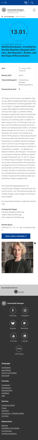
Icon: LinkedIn (25, 336)
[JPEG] (17, 257)
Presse (4, 408)
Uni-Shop (5, 416)
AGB (3, 396)
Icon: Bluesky (13, 323)
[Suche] (32, 2)
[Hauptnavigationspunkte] (34, 10)
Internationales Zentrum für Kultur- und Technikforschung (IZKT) (2, 16)
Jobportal (5, 410)
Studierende (6, 367)
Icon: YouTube (13, 336)
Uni (2, 2)
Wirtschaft (5, 375)
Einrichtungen (7, 431)
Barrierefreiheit (7, 390)
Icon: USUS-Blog (19, 348)
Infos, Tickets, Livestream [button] (14, 236)
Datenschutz (6, 388)
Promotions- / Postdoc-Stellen (13, 413)
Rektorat (5, 425)
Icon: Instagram (25, 310)
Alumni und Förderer (9, 373)
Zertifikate (5, 393)
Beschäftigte (6, 370)
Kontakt (21, 292)
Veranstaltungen (9, 16)
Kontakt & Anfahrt (8, 405)
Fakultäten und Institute (10, 428)
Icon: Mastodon (24, 323)
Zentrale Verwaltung (9, 433)
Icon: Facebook (13, 310)
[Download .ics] (19, 89)
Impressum (6, 385)
